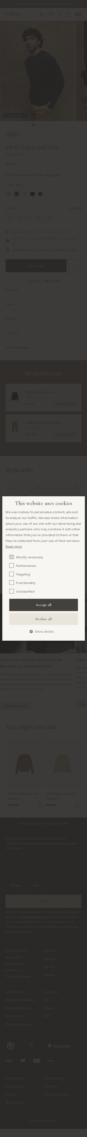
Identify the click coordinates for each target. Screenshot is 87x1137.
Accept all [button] (44, 605)
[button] (43, 631)
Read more (14, 546)
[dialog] (43, 568)
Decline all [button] (43, 619)
